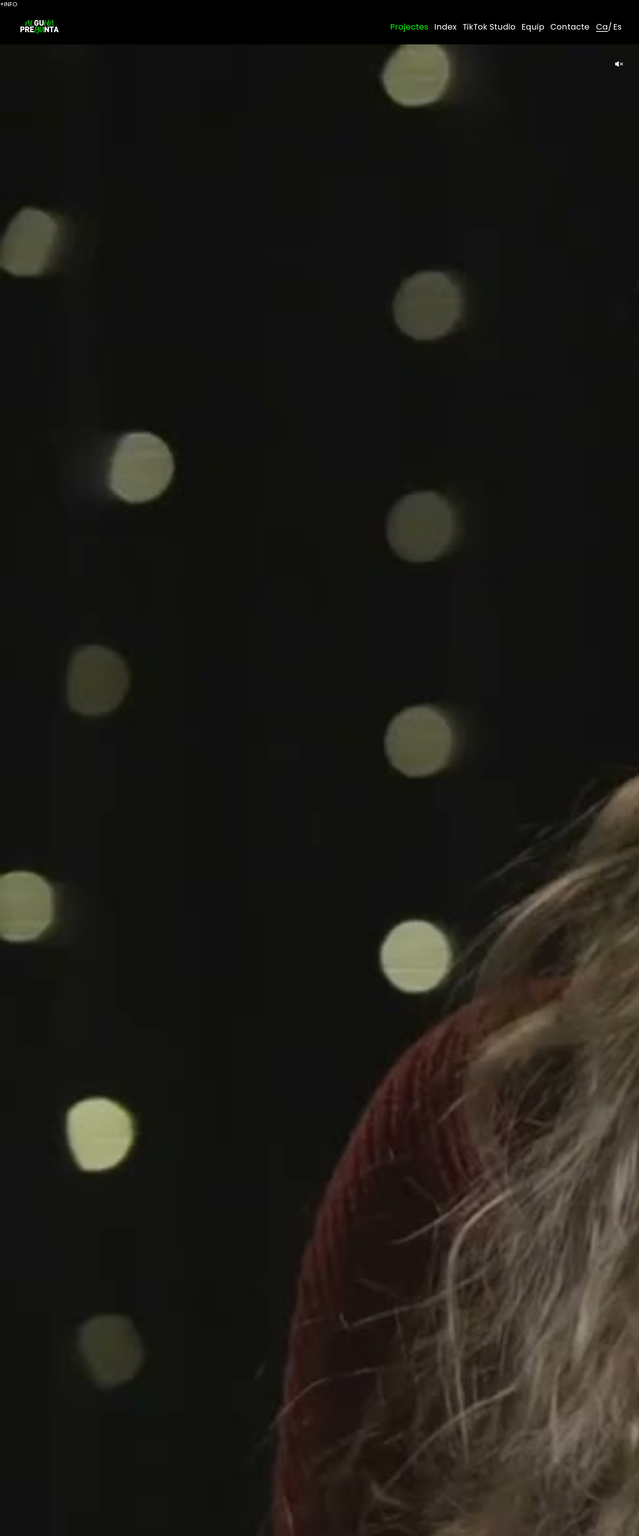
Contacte (569, 27)
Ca (602, 27)
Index (445, 27)
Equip (532, 27)
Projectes (409, 27)
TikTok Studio (489, 27)
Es (617, 27)
